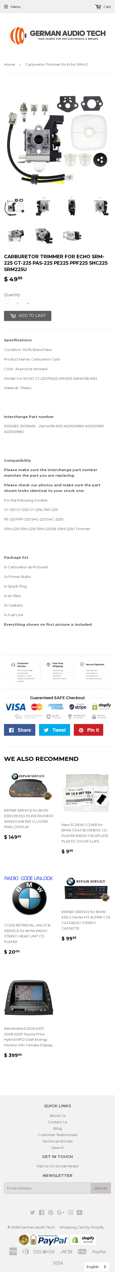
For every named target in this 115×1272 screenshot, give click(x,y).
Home (9, 64)
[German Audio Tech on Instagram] (70, 1213)
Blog (57, 1128)
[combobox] (97, 1267)
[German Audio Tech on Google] (60, 1213)
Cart (107, 7)
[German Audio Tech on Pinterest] (50, 1213)
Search (57, 1147)
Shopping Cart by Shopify (81, 1227)
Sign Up (101, 1188)
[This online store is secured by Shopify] (83, 1244)
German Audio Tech (37, 1227)
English (93, 1267)
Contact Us (57, 1122)
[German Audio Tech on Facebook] (41, 1213)
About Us (58, 1115)
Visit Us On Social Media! (57, 1166)
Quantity (12, 294)
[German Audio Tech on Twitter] (32, 1213)
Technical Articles (57, 1141)
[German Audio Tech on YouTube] (79, 1213)
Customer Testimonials (57, 1135)
